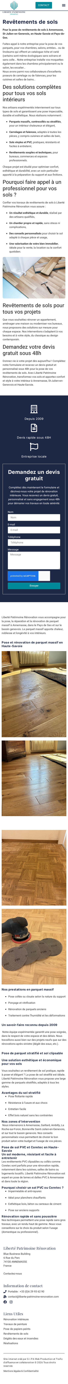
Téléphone (14, 537)
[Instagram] (11, 1302)
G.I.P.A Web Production (40, 1359)
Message (13, 550)
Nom (10, 512)
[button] (63, 5)
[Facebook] (5, 1302)
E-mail (11, 525)
